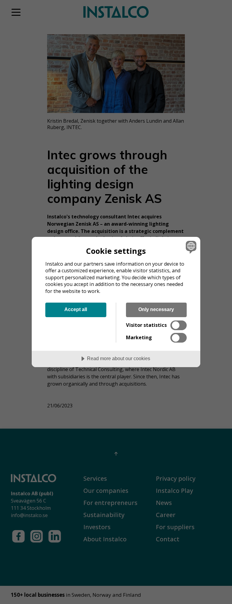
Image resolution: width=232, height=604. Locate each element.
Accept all (75, 309)
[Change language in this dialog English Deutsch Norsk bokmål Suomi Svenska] (190, 247)
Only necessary (156, 309)
